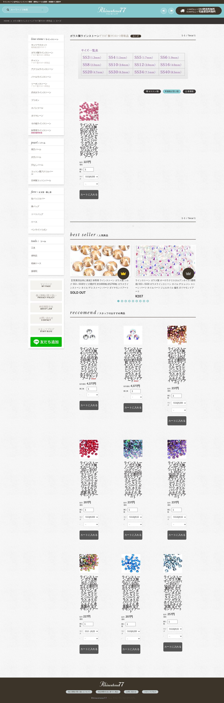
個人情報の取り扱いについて (79, 692)
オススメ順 (153, 91)
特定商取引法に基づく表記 (108, 692)
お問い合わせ (131, 692)
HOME (6, 21)
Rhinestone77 (99, 698)
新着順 (190, 91)
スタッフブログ (150, 692)
